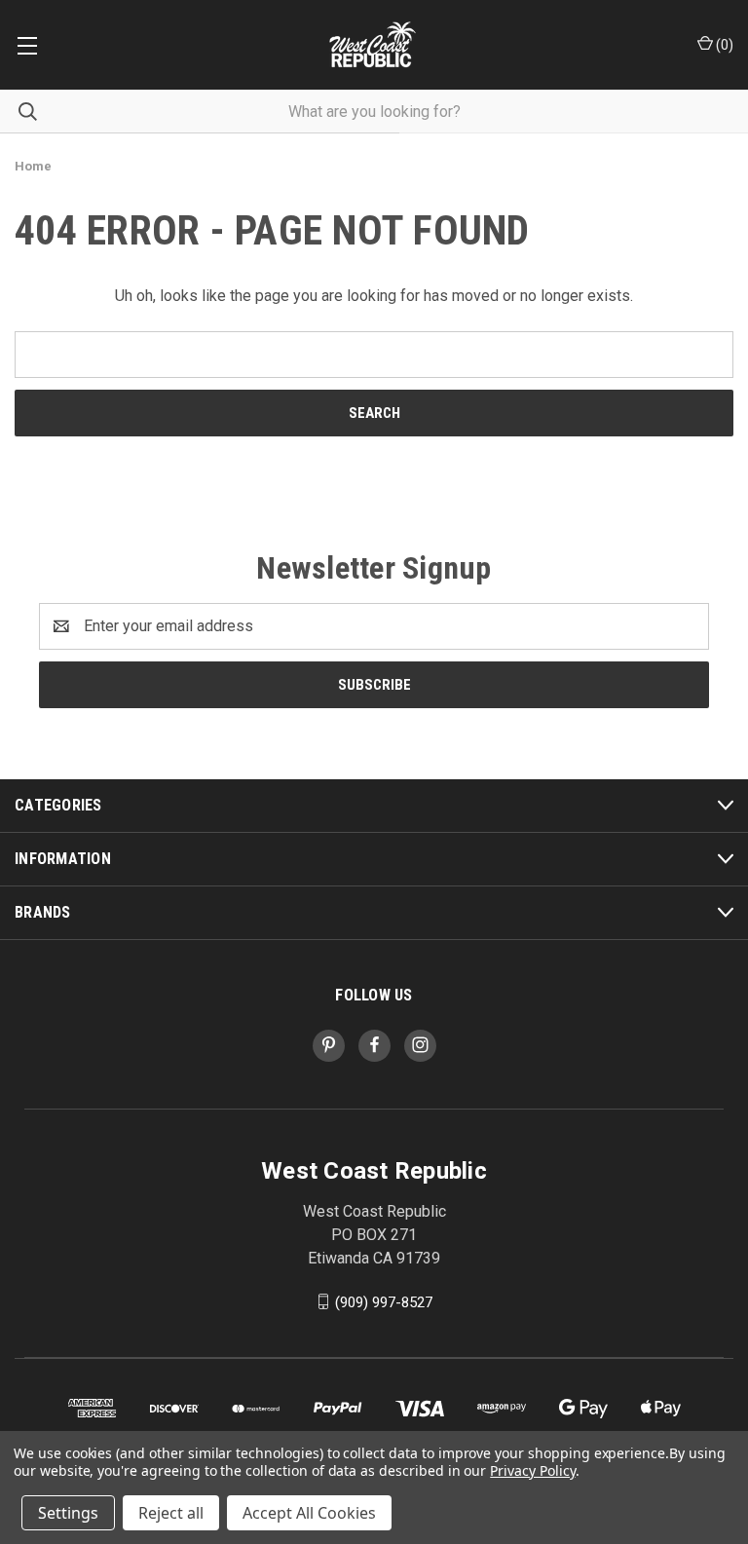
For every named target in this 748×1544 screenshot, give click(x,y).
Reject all (171, 1513)
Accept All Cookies (309, 1513)
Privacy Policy (532, 1470)
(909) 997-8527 (383, 1301)
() (723, 45)
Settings (68, 1513)
